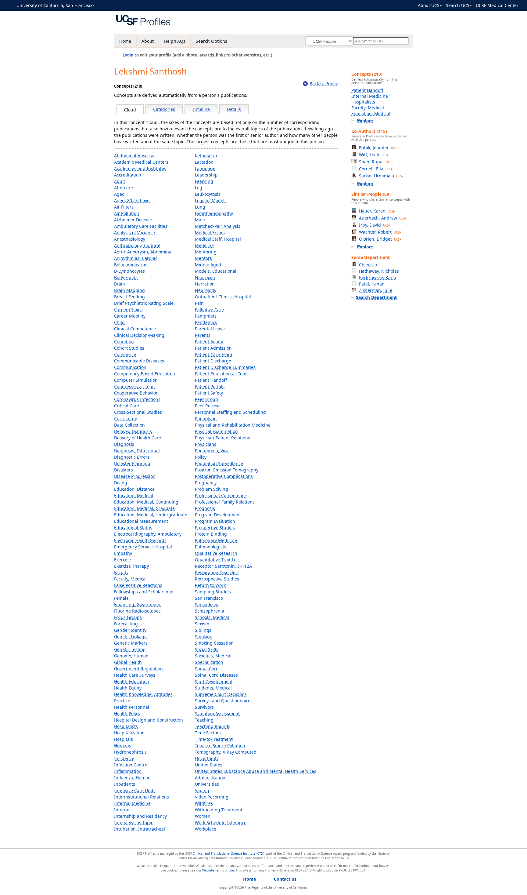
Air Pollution (126, 213)
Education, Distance (134, 489)
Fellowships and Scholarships (144, 592)
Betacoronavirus (130, 264)
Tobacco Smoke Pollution (220, 745)
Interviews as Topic (133, 822)
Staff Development (214, 681)
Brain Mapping (129, 290)
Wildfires (204, 803)
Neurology (205, 290)
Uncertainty (207, 758)
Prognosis (205, 508)
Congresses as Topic (135, 386)
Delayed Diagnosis (133, 431)
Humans (122, 745)
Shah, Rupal (376, 162)
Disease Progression (135, 476)
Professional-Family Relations (225, 502)
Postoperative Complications (224, 476)
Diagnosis (124, 444)
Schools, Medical (212, 617)
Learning (204, 181)
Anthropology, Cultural (137, 245)
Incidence (124, 758)
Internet (122, 810)
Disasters (123, 470)
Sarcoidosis (206, 604)
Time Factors (208, 733)
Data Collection (129, 425)
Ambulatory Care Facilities (140, 226)
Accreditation (127, 175)
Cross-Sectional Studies (138, 412)
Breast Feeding (129, 297)
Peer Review (207, 406)
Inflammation (128, 771)
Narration (205, 284)
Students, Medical (213, 688)
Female (121, 598)
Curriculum (125, 418)
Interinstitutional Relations (141, 797)
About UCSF (430, 5)
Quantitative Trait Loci (217, 559)
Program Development (218, 515)
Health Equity (128, 688)
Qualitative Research (216, 553)
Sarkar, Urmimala (381, 176)
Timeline (201, 109)
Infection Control (131, 765)
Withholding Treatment (218, 810)
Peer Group (206, 399)
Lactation (204, 162)
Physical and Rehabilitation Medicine (233, 425)
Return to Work (210, 585)
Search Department (376, 297)
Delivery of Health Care (137, 438)
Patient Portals (209, 386)
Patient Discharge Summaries (225, 367)
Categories (164, 109)
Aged (119, 194)
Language (205, 168)
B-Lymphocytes (129, 271)
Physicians (205, 444)
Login (128, 55)
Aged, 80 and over (132, 200)
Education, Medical (133, 495)
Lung (200, 207)
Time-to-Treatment (214, 739)
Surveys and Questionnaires (224, 701)
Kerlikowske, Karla (377, 277)
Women (202, 816)
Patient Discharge (213, 361)
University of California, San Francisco (55, 5)
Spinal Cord (207, 668)
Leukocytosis (207, 194)
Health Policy (127, 713)
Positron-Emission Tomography (226, 470)
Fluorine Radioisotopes (137, 611)
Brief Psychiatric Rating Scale (144, 303)
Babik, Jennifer (378, 148)
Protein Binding (211, 534)
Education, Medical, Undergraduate (150, 515)
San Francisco (209, 598)
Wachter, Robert (380, 232)
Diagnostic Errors (131, 457)
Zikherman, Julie (375, 290)
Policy (200, 457)
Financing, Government (138, 604)
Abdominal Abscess (134, 155)
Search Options (211, 41)
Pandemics (206, 322)
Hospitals (123, 739)
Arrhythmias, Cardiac (135, 258)
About (148, 41)
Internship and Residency (140, 816)
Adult (119, 181)
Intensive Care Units (135, 790)
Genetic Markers (131, 643)
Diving (120, 483)
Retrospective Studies (217, 579)
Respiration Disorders (217, 572)
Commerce (125, 354)
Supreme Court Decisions (221, 694)
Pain (199, 303)
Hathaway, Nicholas (379, 271)
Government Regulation (138, 668)
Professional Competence (221, 495)
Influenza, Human (132, 777)
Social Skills (206, 649)
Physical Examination (216, 431)
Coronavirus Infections (137, 399)
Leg (198, 188)
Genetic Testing (130, 649)
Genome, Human (131, 656)
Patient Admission (213, 348)
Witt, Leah (374, 155)
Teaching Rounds (212, 726)
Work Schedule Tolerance (220, 822)
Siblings (203, 630)
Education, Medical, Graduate (144, 508)
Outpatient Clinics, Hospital (223, 297)
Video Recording (211, 797)
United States (208, 765)
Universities (207, 784)
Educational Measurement (141, 521)
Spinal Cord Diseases (216, 675)
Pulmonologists (210, 547)
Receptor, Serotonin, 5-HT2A (223, 566)
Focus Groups (128, 617)
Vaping (202, 790)
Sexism (202, 624)
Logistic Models (211, 200)
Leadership (206, 175)
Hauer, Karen (377, 211)
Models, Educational (215, 271)
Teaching (204, 720)
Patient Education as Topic (222, 374)
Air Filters (124, 207)
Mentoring (206, 252)
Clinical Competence (135, 329)
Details (234, 109)
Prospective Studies (215, 527)
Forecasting (126, 624)
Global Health (128, 662)
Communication (130, 367)
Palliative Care (209, 309)
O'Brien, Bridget (380, 239)
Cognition (124, 341)
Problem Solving (211, 489)
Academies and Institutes (140, 168)
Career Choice (128, 309)
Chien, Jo (368, 264)
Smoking (204, 636)
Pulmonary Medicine (216, 540)
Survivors (204, 707)
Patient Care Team (213, 354)
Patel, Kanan (372, 284)
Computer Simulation (136, 380)
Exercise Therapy (131, 566)
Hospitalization (129, 733)
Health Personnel (131, 707)
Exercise (122, 559)
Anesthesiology (129, 239)
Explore (365, 120)
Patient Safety (209, 393)
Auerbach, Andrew (382, 218)
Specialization (209, 662)
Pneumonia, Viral (212, 450)
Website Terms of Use (218, 870)
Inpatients (124, 784)
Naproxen (205, 277)
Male (200, 220)
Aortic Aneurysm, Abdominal (143, 252)
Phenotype (206, 418)
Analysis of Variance (134, 232)
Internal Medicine (132, 803)
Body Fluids (126, 277)
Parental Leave (210, 329)
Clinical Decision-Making (139, 335)
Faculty (121, 572)
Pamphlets (206, 316)
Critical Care (126, 406)
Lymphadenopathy (214, 213)
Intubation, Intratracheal (139, 829)
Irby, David (374, 225)
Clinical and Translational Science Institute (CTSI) (228, 853)
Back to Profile (324, 83)
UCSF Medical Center (497, 5)
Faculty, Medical (130, 579)
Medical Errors (210, 232)
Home (125, 41)
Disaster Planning (132, 463)
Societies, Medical (213, 656)
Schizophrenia (209, 611)
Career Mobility (129, 316)
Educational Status (133, 527)
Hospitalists (126, 726)
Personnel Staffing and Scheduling (230, 412)
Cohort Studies (129, 348)
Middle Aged (208, 264)
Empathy (123, 553)
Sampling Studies (213, 592)
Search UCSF (458, 5)
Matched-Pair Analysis (217, 226)
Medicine (204, 245)
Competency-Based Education (144, 374)
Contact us (285, 879)
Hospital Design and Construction (148, 720)
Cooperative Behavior (136, 393)
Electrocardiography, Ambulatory (147, 534)
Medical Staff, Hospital (218, 239)
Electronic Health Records (140, 540)
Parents (202, 335)
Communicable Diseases (139, 361)
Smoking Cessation (214, 643)
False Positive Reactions (138, 585)
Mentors (203, 258)
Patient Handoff (211, 380)
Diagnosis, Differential (137, 450)
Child (119, 322)
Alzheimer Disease (133, 220)
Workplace (205, 829)
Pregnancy (206, 483)
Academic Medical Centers (141, 162)
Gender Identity (130, 630)
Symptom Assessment (217, 713)
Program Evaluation (215, 521)
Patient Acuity (209, 341)
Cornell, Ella (376, 169)
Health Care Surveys (134, 675)
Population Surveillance (219, 463)
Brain (119, 284)
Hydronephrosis (130, 752)
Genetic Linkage (130, 636)
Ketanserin (206, 155)
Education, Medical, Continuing (146, 502)
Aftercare (123, 188)
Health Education (131, 681)
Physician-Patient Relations (222, 438)
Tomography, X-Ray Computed (225, 752)
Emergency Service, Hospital (143, 547)
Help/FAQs (174, 41)
